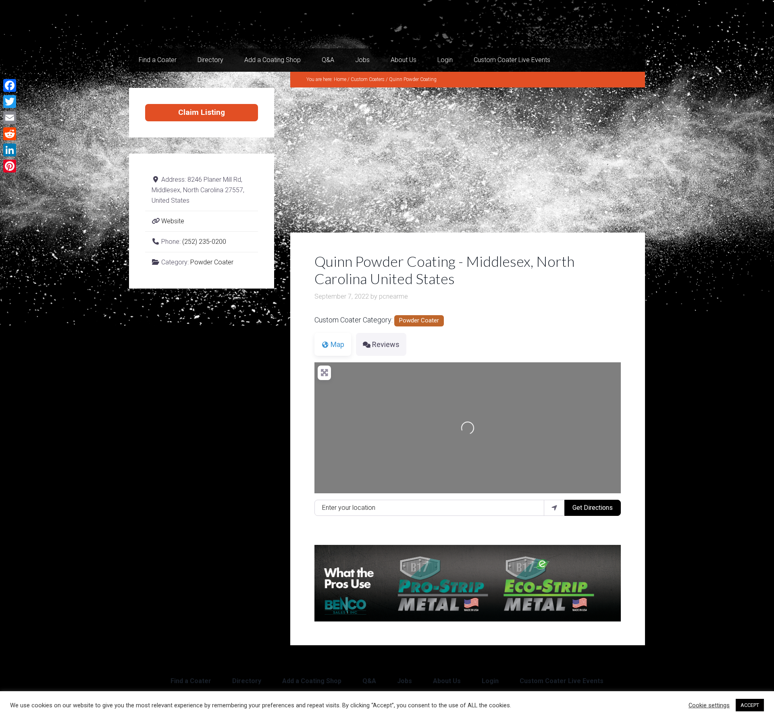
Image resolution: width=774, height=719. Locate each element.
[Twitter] (10, 102)
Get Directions (592, 507)
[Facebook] (10, 85)
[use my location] (554, 508)
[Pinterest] (10, 166)
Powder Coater (419, 320)
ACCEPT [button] (750, 705)
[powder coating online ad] (467, 619)
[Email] (10, 118)
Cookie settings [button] (709, 705)
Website (172, 221)
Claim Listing (201, 112)
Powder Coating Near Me (209, 24)
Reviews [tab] (385, 344)
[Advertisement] (467, 160)
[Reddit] (10, 134)
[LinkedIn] (10, 150)
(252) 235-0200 (204, 241)
